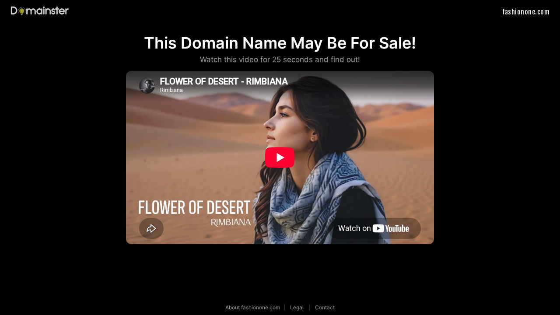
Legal (297, 307)
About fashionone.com (252, 307)
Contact (325, 307)
